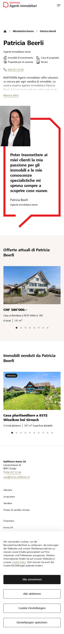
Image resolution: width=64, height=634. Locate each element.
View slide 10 (52, 433)
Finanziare (8, 520)
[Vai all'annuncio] (32, 285)
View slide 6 (39, 328)
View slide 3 (25, 328)
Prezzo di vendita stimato (16, 510)
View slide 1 (16, 328)
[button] (58, 5)
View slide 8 (47, 328)
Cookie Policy (19, 562)
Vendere (7, 503)
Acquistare (9, 496)
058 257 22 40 (13, 472)
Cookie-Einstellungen (32, 608)
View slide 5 (34, 328)
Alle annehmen (32, 579)
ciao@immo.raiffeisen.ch (16, 477)
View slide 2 (21, 328)
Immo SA (8, 527)
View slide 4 (30, 328)
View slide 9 (47, 433)
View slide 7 (43, 328)
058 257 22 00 (16, 69)
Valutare (7, 490)
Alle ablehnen (32, 593)
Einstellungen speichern (32, 622)
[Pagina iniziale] (5, 31)
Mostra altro (11, 95)
